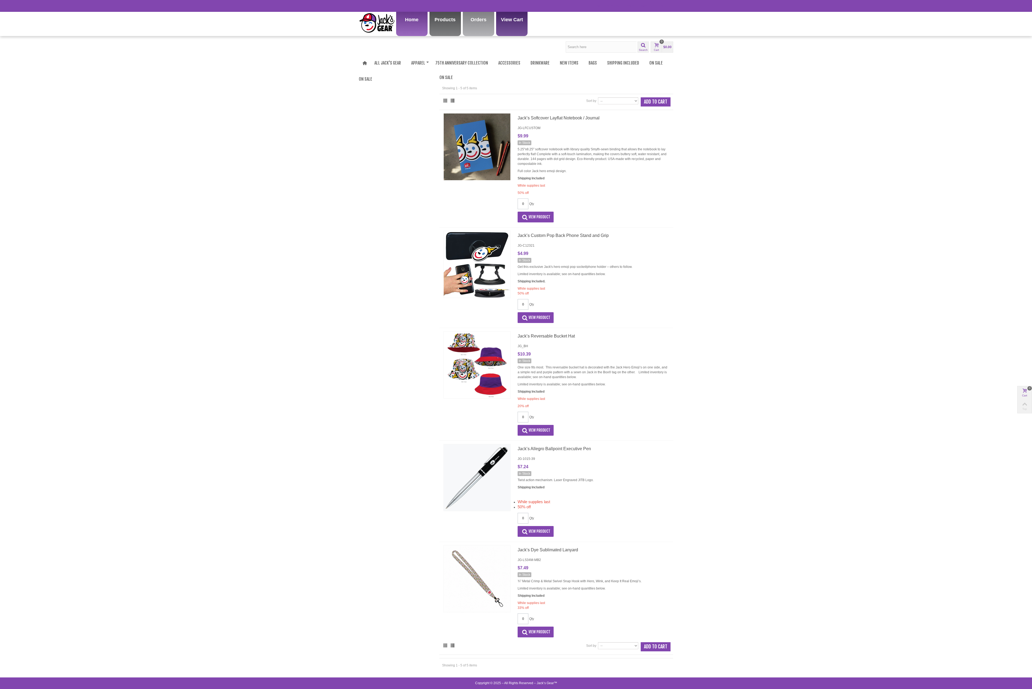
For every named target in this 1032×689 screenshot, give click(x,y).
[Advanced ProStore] (377, 3)
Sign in (665, 6)
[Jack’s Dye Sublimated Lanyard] (477, 578)
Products (612, 6)
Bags (593, 63)
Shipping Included (623, 63)
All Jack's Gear (387, 63)
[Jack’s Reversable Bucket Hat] (477, 365)
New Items (569, 63)
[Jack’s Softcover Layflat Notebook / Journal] (477, 146)
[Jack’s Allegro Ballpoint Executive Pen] (477, 477)
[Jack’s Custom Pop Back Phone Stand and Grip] (477, 264)
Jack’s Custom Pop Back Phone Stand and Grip (563, 235)
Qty (531, 204)
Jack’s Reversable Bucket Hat (546, 336)
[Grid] (445, 100)
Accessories (509, 63)
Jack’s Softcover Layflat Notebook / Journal (559, 118)
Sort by (591, 101)
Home (596, 6)
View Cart (647, 6)
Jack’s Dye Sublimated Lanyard (548, 550)
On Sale (656, 63)
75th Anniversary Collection (461, 63)
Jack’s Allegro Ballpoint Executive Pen (554, 448)
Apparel (418, 63)
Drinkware (540, 63)
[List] (452, 100)
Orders (630, 6)
